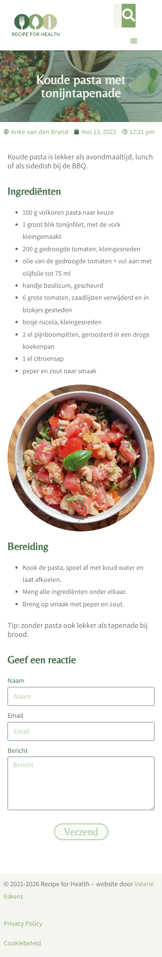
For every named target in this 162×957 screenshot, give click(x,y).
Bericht (18, 750)
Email (15, 715)
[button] (133, 40)
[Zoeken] (129, 15)
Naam (16, 680)
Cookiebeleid (22, 943)
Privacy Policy (23, 923)
